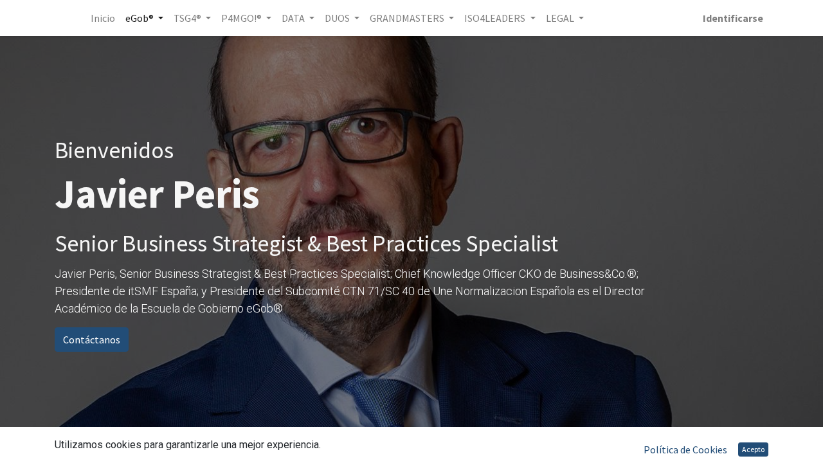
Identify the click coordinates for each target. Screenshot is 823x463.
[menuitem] (103, 18)
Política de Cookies (685, 449)
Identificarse (733, 18)
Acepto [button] (753, 449)
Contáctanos (91, 339)
